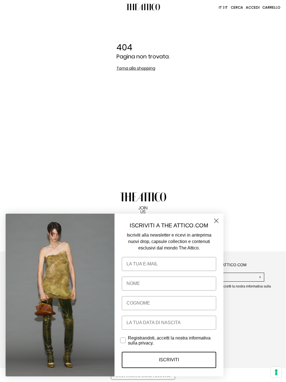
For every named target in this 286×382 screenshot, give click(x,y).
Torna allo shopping (135, 68)
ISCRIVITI (169, 359)
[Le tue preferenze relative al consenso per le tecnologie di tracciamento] (276, 372)
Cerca (237, 7)
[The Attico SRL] (143, 7)
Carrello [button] (271, 7)
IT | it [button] (223, 7)
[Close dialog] (216, 221)
